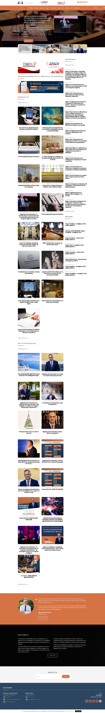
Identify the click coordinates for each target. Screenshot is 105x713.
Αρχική (26, 8)
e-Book (72, 8)
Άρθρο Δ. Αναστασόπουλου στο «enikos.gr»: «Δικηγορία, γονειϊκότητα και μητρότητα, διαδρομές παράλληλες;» (76, 168)
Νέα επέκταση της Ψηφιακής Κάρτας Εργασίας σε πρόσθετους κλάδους (28, 128)
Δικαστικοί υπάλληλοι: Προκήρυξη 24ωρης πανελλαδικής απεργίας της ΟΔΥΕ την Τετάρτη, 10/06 (28, 244)
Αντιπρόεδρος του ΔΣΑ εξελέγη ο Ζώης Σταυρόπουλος (52, 403)
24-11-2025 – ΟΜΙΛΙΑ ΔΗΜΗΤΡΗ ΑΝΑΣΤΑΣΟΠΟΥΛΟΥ (29, 576)
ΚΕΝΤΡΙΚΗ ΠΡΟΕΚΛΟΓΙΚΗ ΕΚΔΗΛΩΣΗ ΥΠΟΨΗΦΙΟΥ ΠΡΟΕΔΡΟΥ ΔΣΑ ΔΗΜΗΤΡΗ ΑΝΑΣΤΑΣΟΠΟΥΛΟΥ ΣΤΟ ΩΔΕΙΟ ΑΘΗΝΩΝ (52, 520)
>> (28, 348)
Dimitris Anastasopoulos (11, 701)
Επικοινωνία (67, 8)
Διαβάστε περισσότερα (69, 711)
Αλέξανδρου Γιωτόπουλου (38, 25)
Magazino (59, 8)
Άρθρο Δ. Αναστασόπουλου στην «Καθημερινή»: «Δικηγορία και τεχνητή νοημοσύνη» (75, 159)
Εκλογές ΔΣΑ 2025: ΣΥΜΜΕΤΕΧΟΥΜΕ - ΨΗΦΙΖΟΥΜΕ (28, 519)
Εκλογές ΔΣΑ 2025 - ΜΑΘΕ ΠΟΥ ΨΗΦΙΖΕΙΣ (52, 489)
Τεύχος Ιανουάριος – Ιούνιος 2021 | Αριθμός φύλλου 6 (74, 238)
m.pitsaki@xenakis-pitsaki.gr (34, 699)
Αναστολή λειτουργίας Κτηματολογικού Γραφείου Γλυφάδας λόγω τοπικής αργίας (28, 302)
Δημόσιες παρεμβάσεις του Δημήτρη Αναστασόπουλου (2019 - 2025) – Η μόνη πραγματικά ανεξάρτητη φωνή (52, 548)
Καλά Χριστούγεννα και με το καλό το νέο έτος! (29, 432)
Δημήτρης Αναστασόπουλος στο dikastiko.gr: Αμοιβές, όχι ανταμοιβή (75, 124)
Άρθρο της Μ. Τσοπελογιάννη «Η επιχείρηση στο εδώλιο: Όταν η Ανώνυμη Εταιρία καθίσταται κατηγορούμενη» (76, 141)
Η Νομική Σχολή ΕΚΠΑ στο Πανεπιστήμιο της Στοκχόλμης (28, 186)
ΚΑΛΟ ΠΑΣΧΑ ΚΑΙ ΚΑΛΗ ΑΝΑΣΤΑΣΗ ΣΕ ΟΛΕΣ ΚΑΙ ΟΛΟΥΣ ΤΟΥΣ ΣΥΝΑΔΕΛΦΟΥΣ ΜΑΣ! (29, 374)
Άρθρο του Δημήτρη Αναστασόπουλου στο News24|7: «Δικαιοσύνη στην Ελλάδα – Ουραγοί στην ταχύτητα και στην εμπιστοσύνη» (75, 104)
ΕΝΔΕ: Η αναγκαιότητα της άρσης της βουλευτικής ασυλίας (52, 243)
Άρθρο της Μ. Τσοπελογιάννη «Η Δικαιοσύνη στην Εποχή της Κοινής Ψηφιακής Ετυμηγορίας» (74, 95)
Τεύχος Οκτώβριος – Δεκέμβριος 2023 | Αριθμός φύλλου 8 (75, 224)
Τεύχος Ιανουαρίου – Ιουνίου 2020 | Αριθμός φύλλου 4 (74, 253)
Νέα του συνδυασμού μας (32, 372)
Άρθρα (72, 69)
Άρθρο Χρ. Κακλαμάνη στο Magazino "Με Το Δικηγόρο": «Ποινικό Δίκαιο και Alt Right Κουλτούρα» (76, 185)
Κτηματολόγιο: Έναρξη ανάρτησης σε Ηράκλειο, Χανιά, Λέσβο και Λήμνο (52, 186)
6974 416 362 (30, 697)
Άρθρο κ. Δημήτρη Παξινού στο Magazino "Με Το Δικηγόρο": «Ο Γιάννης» (73, 194)
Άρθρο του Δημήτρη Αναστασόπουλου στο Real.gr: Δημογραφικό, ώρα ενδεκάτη (75, 132)
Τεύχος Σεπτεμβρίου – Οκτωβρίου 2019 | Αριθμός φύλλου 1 (76, 274)
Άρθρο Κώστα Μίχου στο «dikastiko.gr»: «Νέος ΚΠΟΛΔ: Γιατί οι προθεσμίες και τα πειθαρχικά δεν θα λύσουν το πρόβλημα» (76, 150)
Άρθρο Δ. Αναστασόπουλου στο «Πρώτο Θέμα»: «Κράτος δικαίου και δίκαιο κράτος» (76, 177)
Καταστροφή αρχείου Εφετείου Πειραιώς (52, 214)
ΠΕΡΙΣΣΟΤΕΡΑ (28, 40)
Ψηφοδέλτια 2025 (53, 8)
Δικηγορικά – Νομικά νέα (32, 126)
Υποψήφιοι (47, 8)
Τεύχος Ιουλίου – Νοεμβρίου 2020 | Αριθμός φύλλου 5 (74, 245)
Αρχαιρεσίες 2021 (77, 8)
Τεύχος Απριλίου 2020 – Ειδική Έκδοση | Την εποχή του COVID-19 (76, 260)
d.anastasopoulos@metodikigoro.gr (13, 699)
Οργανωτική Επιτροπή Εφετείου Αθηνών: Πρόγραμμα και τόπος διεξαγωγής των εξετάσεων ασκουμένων (29, 331)
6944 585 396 (8, 697)
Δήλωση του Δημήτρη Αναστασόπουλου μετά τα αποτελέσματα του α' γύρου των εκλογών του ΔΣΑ (28, 491)
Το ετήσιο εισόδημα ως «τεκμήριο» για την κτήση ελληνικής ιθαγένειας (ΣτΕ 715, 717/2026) (52, 158)
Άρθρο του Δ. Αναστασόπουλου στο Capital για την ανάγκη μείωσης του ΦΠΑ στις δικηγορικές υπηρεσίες (76, 86)
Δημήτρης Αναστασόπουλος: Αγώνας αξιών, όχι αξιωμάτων (52, 432)
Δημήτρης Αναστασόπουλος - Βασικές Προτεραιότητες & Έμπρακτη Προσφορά (52, 461)
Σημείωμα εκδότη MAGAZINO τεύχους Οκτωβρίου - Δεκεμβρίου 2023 (75, 231)
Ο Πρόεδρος (36, 8)
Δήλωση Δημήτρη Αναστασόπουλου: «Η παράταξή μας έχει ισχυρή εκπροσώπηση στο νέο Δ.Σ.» (29, 462)
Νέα (63, 8)
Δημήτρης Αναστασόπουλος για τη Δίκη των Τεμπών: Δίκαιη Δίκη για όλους (52, 374)
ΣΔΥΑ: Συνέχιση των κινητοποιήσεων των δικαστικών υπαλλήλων (52, 301)
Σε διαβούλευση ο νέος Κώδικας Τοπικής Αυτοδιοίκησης (29, 272)
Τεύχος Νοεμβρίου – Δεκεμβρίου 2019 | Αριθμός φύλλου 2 (75, 267)
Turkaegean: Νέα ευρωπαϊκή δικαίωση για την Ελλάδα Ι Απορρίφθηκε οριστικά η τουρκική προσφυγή (52, 129)
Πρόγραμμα (42, 8)
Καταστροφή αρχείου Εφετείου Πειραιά (28, 156)
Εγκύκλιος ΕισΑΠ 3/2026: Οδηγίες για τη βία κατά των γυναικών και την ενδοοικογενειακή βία (52, 273)
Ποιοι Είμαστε (30, 8)
